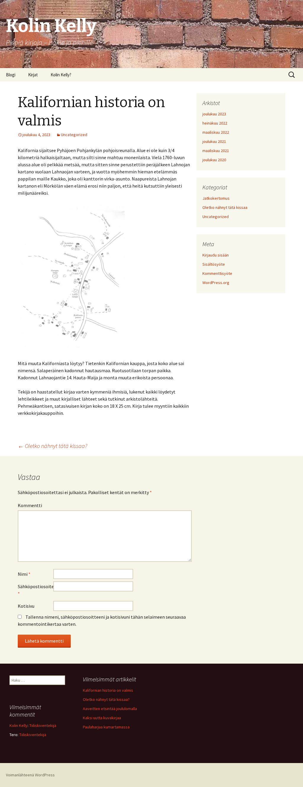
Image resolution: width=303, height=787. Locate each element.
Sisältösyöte (213, 264)
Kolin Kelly (18, 725)
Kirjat (33, 75)
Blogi (10, 75)
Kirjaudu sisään (215, 255)
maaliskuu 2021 (215, 150)
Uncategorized (74, 134)
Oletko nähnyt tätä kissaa (224, 207)
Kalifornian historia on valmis (108, 690)
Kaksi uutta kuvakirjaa (102, 717)
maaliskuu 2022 (215, 132)
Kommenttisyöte (217, 273)
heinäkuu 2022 (214, 123)
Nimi (24, 574)
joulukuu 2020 (214, 159)
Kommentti (30, 505)
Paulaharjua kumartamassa (106, 727)
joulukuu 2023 (214, 114)
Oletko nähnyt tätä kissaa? (52, 445)
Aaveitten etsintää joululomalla (110, 708)
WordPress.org (215, 282)
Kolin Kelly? (61, 75)
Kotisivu (26, 606)
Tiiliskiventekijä (42, 725)
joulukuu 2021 (214, 141)
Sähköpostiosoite (35, 589)
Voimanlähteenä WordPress (30, 775)
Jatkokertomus (216, 198)
